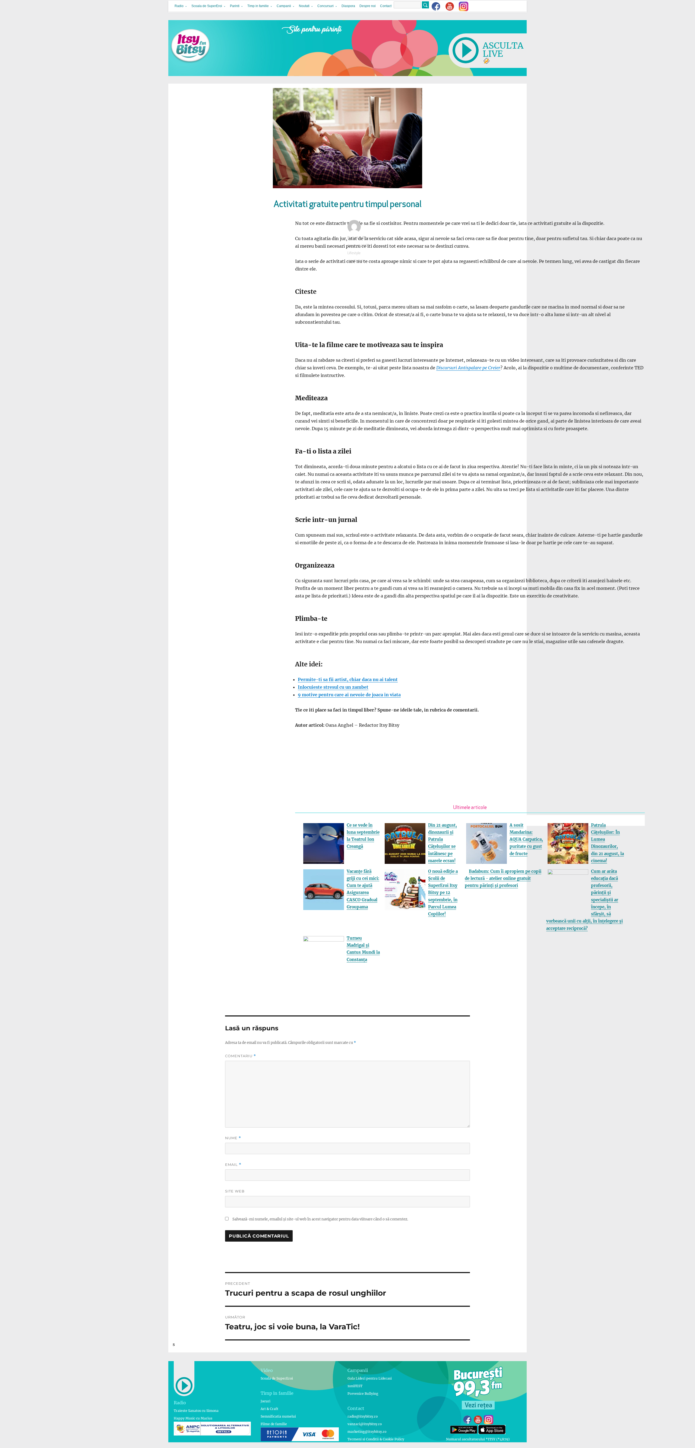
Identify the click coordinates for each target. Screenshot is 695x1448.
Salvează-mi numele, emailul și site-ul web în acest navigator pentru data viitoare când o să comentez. (320, 1219)
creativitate (356, 261)
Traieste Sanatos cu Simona (196, 1411)
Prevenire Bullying (363, 1394)
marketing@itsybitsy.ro (367, 1432)
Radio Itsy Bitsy (359, 238)
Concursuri (325, 6)
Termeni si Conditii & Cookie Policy (376, 1439)
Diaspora (348, 6)
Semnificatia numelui (278, 1416)
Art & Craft (269, 1409)
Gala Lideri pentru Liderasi (370, 1378)
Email (233, 1164)
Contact (385, 6)
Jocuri (265, 1401)
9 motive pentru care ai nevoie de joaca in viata (349, 694)
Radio (179, 6)
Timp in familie (258, 6)
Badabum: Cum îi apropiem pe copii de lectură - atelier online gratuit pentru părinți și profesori (503, 878)
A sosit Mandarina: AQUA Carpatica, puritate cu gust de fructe (526, 839)
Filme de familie (274, 1424)
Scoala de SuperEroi (206, 6)
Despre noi (367, 6)
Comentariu (240, 1056)
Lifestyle (354, 253)
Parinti (234, 6)
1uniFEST (355, 1386)
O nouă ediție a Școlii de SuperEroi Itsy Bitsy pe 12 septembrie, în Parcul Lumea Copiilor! (443, 893)
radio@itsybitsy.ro (363, 1416)
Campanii (284, 6)
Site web (235, 1191)
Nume (233, 1138)
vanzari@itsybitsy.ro (365, 1424)
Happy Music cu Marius (193, 1418)
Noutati (304, 6)
